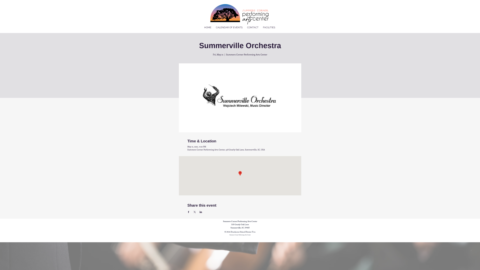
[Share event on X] (195, 212)
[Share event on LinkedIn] (201, 212)
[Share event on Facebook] (188, 212)
